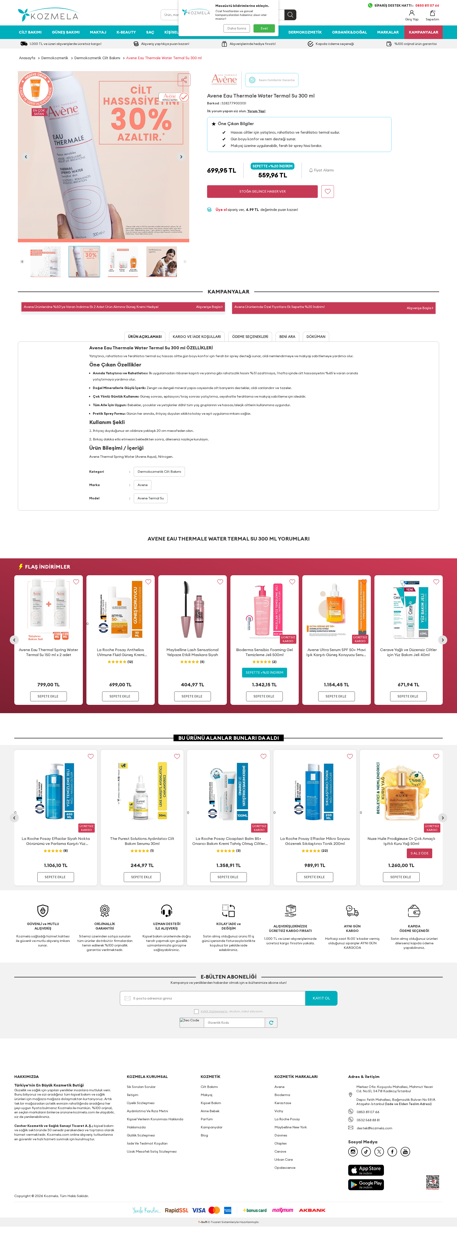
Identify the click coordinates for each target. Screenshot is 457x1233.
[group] (103, 156)
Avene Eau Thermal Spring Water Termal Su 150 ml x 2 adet (48, 652)
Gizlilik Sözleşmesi (141, 1135)
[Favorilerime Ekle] (76, 582)
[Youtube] (405, 1151)
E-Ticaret (214, 1222)
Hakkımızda (136, 1127)
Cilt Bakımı (30, 32)
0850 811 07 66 (368, 1112)
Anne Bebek (210, 1111)
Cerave (280, 1151)
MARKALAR (388, 32)
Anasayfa (27, 58)
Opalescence (284, 1167)
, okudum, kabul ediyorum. (232, 1011)
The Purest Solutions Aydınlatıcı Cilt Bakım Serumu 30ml (142, 841)
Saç (150, 32)
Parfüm (207, 1119)
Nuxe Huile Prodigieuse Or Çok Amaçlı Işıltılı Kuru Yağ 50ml (401, 841)
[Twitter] (379, 1151)
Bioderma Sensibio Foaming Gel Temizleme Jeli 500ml (264, 652)
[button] (25, 156)
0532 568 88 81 (368, 1120)
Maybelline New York (290, 1127)
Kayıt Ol (321, 998)
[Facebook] (392, 1151)
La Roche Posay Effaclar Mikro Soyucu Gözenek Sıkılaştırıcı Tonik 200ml (315, 841)
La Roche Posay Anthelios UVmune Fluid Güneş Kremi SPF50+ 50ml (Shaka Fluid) (120, 652)
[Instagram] (353, 1151)
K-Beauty (126, 32)
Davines (280, 1135)
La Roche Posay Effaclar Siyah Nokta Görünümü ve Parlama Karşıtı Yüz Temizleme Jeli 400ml (56, 841)
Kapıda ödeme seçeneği (335, 44)
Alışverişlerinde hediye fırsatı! (253, 44)
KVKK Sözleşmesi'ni (214, 1011)
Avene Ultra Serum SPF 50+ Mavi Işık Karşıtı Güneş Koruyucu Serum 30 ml (336, 652)
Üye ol (222, 209)
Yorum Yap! (256, 111)
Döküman (316, 336)
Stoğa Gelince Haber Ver (262, 191)
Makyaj (98, 32)
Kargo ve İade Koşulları (197, 336)
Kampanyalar (212, 1127)
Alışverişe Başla (208, 307)
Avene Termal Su (151, 498)
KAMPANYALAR (423, 32)
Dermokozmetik (305, 32)
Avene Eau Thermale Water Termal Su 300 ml (164, 58)
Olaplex (280, 1143)
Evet (264, 28)
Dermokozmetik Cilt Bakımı (97, 58)
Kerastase (282, 1103)
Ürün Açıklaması (145, 336)
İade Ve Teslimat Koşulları (147, 1143)
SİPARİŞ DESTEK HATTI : (406, 5)
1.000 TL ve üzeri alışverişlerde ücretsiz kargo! (65, 44)
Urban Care (283, 1159)
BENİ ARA (287, 336)
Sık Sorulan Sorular (141, 1087)
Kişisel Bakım (178, 32)
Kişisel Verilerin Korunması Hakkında (155, 1119)
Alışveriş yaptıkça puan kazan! (165, 44)
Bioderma (282, 1095)
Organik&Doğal (349, 32)
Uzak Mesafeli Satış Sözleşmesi (152, 1151)
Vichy (278, 1111)
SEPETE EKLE (48, 696)
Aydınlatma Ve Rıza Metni (147, 1111)
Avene (143, 485)
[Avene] (224, 80)
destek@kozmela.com (374, 1128)
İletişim (132, 1095)
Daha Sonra (236, 28)
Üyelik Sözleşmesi (140, 1103)
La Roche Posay (287, 1119)
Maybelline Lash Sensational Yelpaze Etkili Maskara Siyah (192, 652)
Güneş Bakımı (66, 32)
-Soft (203, 1222)
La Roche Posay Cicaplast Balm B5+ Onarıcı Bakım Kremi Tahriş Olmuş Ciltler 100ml (228, 841)
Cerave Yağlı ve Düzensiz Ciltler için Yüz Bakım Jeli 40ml (408, 652)
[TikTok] (366, 1151)
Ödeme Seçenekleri (250, 336)
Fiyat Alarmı (323, 170)
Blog (204, 1135)
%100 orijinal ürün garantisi (415, 44)
